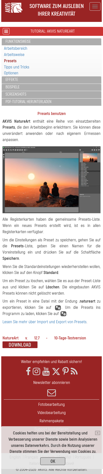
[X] (56, 371)
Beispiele (13, 87)
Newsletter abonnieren (51, 382)
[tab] (51, 42)
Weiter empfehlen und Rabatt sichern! (51, 361)
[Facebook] (28, 371)
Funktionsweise (18, 41)
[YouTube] (46, 371)
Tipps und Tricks (16, 67)
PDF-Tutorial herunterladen (29, 101)
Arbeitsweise (14, 54)
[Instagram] (36, 371)
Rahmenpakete (52, 420)
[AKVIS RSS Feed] (74, 371)
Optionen (11, 73)
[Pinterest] (65, 371)
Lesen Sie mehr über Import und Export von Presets (44, 321)
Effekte (12, 79)
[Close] (97, 433)
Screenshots (16, 94)
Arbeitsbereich (15, 48)
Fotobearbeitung (51, 404)
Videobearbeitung (52, 412)
